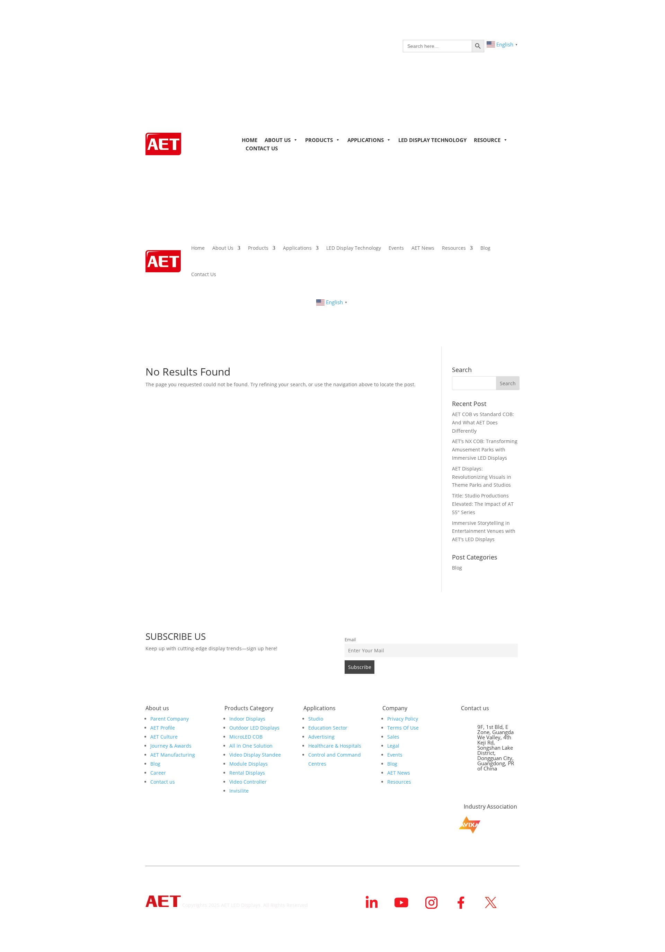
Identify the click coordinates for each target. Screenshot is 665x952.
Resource (487, 139)
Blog (485, 248)
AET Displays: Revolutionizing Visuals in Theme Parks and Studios (481, 476)
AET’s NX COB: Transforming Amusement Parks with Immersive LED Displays (484, 449)
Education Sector (327, 727)
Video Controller (248, 781)
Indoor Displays (247, 718)
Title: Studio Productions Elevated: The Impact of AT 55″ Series (483, 503)
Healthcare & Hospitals (334, 745)
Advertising (321, 736)
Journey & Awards (171, 745)
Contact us (162, 781)
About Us (278, 139)
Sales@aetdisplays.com (493, 789)
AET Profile (162, 727)
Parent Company (169, 718)
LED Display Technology (432, 139)
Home (249, 139)
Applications (365, 139)
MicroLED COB (246, 736)
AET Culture (164, 736)
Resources (454, 248)
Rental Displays (247, 772)
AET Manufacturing (172, 754)
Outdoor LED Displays (254, 727)
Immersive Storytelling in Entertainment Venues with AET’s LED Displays (483, 531)
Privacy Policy (402, 718)
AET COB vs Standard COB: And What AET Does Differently (483, 422)
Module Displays (248, 763)
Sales (393, 736)
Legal (393, 745)
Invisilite (239, 790)
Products (319, 139)
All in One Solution (251, 745)
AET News (422, 248)
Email (350, 640)
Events (396, 248)
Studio (315, 718)
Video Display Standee (255, 754)
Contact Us (262, 148)
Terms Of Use (403, 727)
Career (158, 772)
